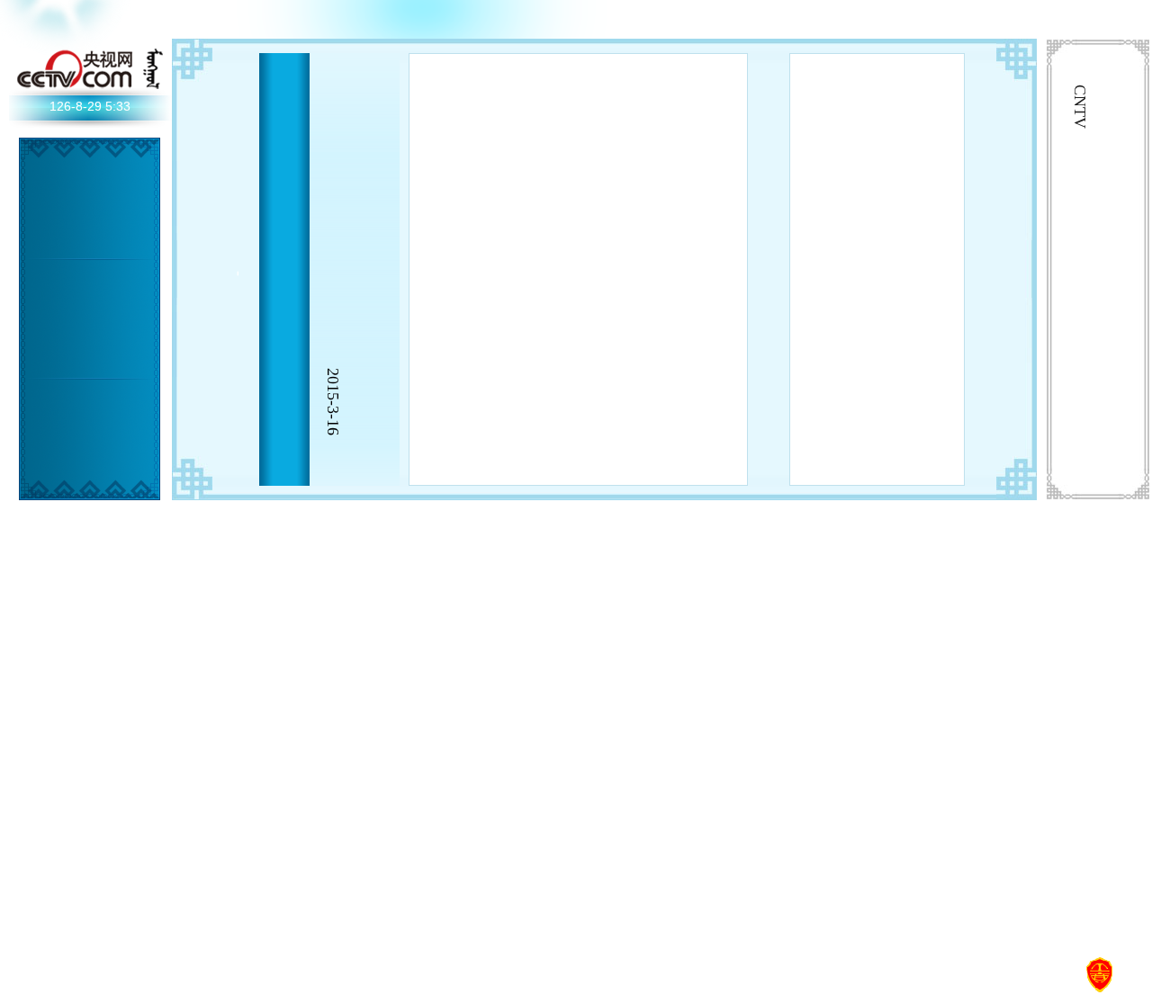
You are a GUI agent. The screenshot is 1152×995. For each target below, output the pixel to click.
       (903, 339)
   (49, 588)
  (103, 514)
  (77, 277)
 (103, 221)
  (49, 881)
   (929, 186)
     (824, 433)
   (851, 303)
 (77, 485)
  (49, 286)
